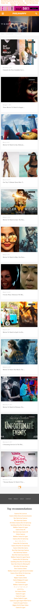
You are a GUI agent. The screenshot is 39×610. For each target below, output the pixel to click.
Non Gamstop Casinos (20, 518)
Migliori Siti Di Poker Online (20, 605)
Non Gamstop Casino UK (20, 532)
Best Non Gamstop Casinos (20, 550)
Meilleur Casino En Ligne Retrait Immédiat (20, 571)
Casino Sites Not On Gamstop (20, 545)
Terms (10, 499)
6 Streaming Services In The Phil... (13, 444)
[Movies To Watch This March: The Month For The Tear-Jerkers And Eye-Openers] (19, 352)
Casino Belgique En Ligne (20, 580)
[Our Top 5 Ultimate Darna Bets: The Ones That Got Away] (19, 164)
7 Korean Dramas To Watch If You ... (14, 482)
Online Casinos (20, 534)
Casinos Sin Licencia (20, 513)
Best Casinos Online (20, 568)
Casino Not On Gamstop (17, 3)
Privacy (16, 499)
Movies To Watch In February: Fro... (13, 407)
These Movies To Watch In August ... (14, 107)
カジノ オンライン (20, 541)
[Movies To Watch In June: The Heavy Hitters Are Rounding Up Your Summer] (19, 202)
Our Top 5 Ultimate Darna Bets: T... (13, 182)
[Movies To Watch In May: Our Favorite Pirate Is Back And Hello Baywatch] (19, 239)
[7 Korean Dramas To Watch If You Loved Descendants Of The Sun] (19, 464)
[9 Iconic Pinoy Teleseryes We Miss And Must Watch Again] (19, 277)
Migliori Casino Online (20, 578)
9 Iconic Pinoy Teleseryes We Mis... (13, 294)
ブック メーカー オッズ (20, 587)
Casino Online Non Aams (20, 548)
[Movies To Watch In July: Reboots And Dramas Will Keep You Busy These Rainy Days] (19, 127)
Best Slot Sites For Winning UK (20, 564)
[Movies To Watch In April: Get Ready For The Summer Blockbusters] (19, 314)
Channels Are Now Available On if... (13, 70)
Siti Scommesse (20, 582)
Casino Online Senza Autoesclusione (20, 516)
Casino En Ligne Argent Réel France (20, 600)
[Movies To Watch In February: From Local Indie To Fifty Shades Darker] (19, 389)
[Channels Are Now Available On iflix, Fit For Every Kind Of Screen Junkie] (19, 52)
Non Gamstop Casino (20, 520)
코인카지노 (20, 589)
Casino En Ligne (20, 594)
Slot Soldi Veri (20, 575)
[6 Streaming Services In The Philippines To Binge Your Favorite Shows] (19, 426)
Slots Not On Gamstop (20, 566)
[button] (36, 13)
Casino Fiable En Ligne (20, 598)
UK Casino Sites (22, 5)
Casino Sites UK (20, 529)
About (22, 499)
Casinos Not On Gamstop (20, 539)
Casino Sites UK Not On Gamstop (20, 573)
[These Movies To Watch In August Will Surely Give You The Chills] (19, 89)
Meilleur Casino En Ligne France (20, 557)
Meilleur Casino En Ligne (20, 527)
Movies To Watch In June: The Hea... (14, 220)
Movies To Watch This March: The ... (14, 369)
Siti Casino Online (20, 591)
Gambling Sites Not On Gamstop (20, 525)
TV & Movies (32, 42)
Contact (28, 499)
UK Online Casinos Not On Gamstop (20, 523)
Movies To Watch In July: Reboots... (13, 145)
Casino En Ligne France (20, 603)
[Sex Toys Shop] (19, 8)
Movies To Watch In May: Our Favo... (14, 257)
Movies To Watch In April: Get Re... (13, 332)
